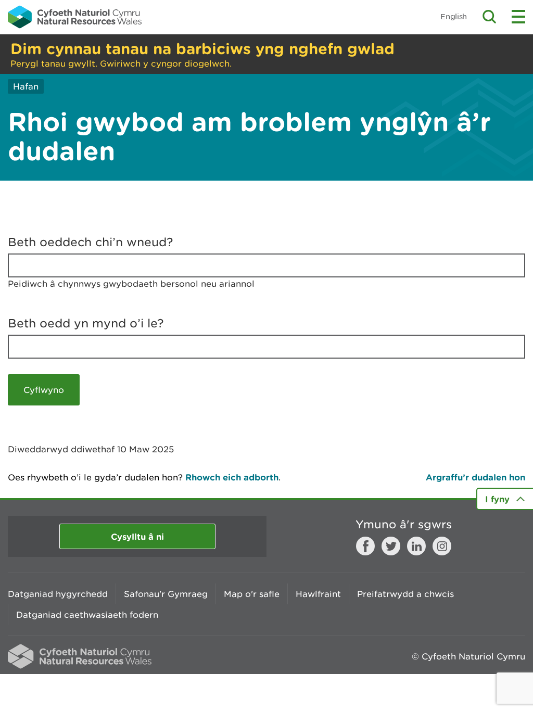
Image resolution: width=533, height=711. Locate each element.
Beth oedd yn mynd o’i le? (86, 323)
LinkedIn (416, 546)
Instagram (442, 546)
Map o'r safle (252, 594)
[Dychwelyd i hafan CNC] (75, 16)
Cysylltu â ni (137, 536)
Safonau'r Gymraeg (166, 594)
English (453, 16)
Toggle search (489, 16)
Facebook (365, 546)
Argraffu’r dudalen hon (475, 477)
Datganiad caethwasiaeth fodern (87, 615)
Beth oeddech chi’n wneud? (90, 242)
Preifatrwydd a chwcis (405, 594)
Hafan (26, 86)
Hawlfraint (318, 594)
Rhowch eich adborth (231, 477)
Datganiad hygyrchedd (58, 594)
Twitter (391, 546)
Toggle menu (518, 16)
